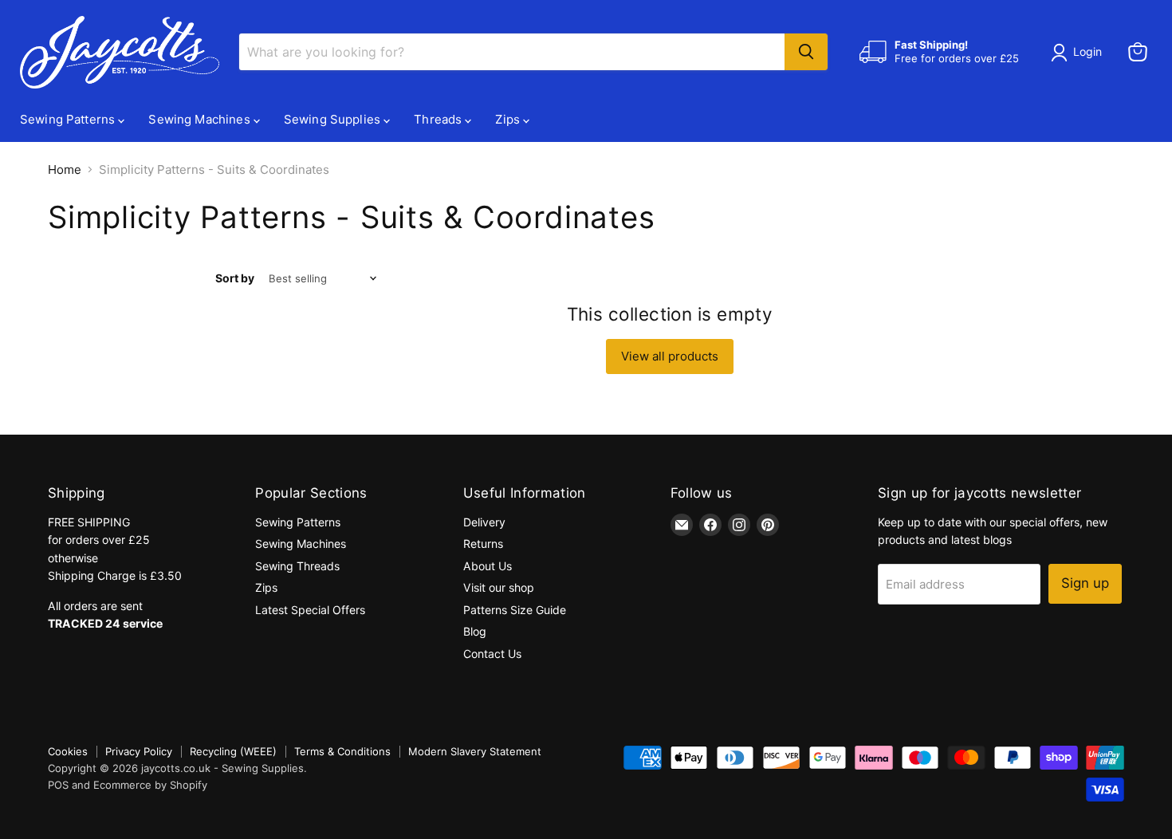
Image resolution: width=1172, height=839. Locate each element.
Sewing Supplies (333, 119)
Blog (474, 631)
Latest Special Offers (310, 609)
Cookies (68, 751)
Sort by (234, 278)
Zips (509, 119)
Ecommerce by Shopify (150, 784)
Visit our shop (498, 587)
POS (58, 784)
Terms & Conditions (342, 751)
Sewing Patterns (69, 119)
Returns (483, 543)
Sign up (1085, 583)
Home (64, 169)
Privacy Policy (138, 751)
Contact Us (492, 653)
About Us (487, 566)
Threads (439, 119)
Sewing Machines (200, 119)
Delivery (484, 522)
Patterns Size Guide (514, 609)
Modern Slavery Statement (474, 751)
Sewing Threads (297, 566)
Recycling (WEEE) (233, 751)
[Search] (806, 51)
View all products (669, 356)
